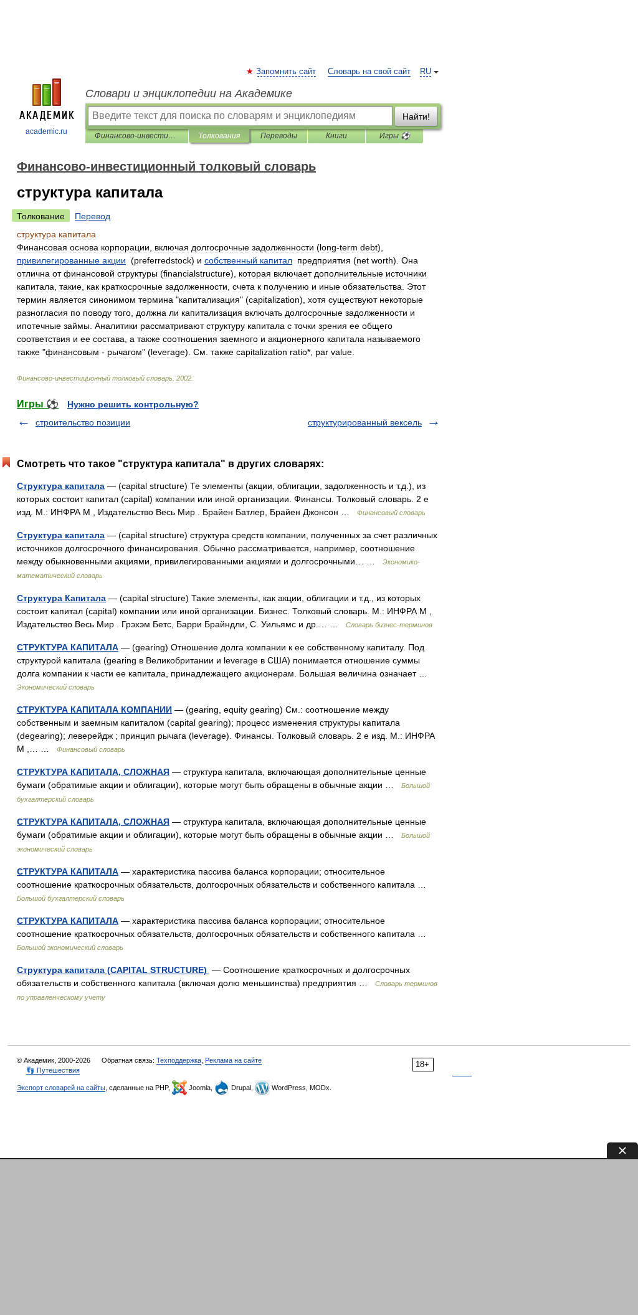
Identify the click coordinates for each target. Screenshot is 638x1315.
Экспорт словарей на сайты (61, 1087)
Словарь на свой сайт (369, 71)
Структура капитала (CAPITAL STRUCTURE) (113, 970)
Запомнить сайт (286, 71)
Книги (336, 135)
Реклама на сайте (233, 1060)
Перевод (92, 216)
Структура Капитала (61, 598)
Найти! (416, 116)
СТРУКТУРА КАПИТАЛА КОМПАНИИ (94, 709)
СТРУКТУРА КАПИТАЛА (67, 647)
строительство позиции (83, 422)
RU (425, 71)
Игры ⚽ (394, 135)
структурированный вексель (365, 422)
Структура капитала (61, 486)
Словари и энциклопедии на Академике (188, 93)
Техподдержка (178, 1060)
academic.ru (46, 131)
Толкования (219, 135)
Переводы (278, 135)
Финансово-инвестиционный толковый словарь (137, 135)
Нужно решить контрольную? (133, 404)
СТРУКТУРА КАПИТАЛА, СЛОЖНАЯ (93, 772)
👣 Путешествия (53, 1070)
